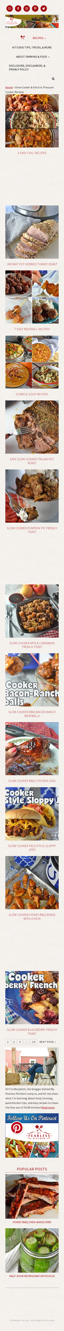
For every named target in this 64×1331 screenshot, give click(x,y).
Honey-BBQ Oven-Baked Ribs (32, 1222)
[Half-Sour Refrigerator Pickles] (32, 1250)
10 (33, 1041)
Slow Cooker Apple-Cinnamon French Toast (32, 645)
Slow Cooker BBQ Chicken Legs (32, 781)
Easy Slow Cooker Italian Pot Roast (32, 461)
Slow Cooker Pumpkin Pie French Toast (32, 530)
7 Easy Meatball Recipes (32, 329)
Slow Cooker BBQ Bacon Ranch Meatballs (32, 714)
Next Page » (48, 1041)
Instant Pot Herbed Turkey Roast (32, 264)
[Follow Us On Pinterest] (32, 1160)
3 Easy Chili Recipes (32, 153)
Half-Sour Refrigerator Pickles (32, 1276)
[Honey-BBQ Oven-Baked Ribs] (32, 1196)
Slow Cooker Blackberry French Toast (32, 1032)
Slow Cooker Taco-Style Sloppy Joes (32, 848)
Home (9, 87)
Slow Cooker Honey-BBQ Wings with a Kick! (32, 917)
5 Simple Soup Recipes (32, 394)
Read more (48, 1107)
